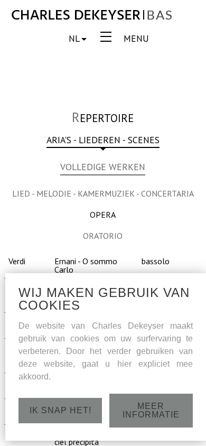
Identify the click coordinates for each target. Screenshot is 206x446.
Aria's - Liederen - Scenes (103, 140)
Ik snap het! (60, 410)
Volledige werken (102, 167)
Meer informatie (151, 410)
